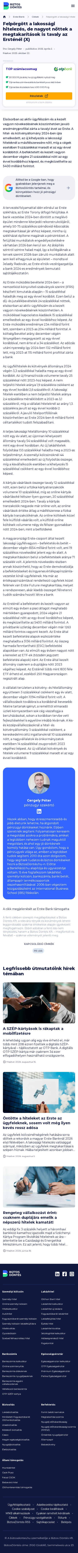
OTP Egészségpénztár (53, 1366)
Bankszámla (9, 1354)
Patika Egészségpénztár (54, 1376)
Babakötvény (48, 1444)
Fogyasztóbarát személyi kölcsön (19, 1318)
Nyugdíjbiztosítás (11, 1444)
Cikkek (35, 16)
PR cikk (38, 950)
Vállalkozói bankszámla (14, 1389)
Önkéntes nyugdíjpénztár (54, 1434)
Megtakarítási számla (52, 1417)
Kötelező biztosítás (12, 1429)
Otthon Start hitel (50, 1299)
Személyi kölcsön (13, 1291)
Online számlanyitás (13, 1366)
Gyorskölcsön (9, 1333)
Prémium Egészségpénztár (55, 1371)
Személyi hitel (9, 1299)
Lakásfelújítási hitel (51, 1318)
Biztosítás (8, 1404)
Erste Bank (18, 16)
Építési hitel (47, 1323)
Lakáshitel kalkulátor (52, 1304)
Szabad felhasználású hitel (16, 1338)
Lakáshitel (47, 1291)
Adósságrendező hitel (52, 1338)
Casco (5, 1434)
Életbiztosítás (9, 1449)
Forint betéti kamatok (52, 1412)
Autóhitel (7, 1313)
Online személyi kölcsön (14, 1304)
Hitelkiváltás (8, 1328)
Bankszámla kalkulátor (14, 1361)
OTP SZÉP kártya (11, 1393)
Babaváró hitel (10, 1482)
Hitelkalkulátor (10, 1308)
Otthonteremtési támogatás (17, 1487)
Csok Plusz (8, 1472)
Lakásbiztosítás (10, 1412)
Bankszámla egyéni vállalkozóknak (12, 1383)
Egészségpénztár (52, 1354)
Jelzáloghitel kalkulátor (53, 1333)
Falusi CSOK (8, 1477)
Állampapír (47, 1439)
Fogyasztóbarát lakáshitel (54, 1313)
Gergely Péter (15, 48)
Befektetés (48, 1404)
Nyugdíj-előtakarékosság (54, 1421)
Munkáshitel (8, 1467)
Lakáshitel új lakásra (51, 1308)
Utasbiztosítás (9, 1425)
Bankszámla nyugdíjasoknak (17, 1376)
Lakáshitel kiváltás (50, 1328)
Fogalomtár (47, 1343)
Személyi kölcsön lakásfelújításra (19, 1323)
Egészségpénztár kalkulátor (55, 1361)
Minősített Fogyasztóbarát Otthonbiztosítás (16, 1418)
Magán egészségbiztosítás (15, 1439)
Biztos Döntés (13, 6)
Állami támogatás (12, 1460)
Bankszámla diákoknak (14, 1371)
